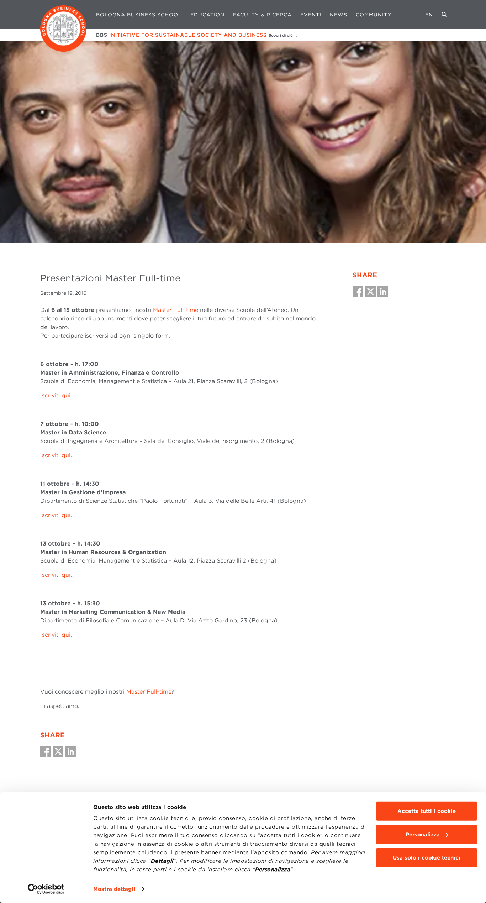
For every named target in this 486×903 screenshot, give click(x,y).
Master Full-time (175, 310)
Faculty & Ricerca (262, 14)
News (338, 14)
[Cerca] (444, 14)
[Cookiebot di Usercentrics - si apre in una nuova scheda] (46, 889)
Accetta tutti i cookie (426, 811)
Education (207, 14)
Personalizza (423, 834)
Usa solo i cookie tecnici (426, 858)
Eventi (310, 14)
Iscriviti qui (55, 395)
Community (373, 14)
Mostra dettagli (114, 889)
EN (429, 14)
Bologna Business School (139, 14)
